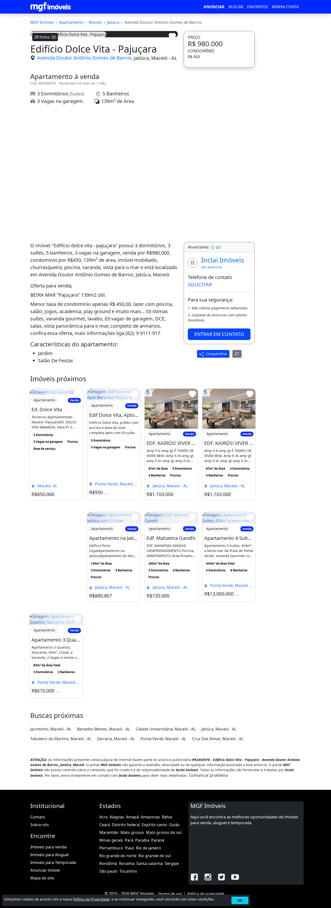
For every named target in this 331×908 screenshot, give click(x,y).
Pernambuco (111, 848)
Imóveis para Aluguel (49, 854)
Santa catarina (149, 863)
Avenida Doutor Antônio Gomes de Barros (84, 57)
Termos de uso (170, 893)
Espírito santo (154, 824)
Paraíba (142, 840)
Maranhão (108, 832)
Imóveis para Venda (48, 847)
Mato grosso (132, 832)
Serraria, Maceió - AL (116, 738)
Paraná (157, 840)
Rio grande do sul (154, 855)
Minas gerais (111, 840)
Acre (103, 817)
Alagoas (117, 817)
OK (239, 900)
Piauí (129, 848)
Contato (37, 817)
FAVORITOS (257, 6)
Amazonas (150, 817)
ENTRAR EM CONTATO (219, 334)
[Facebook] (194, 876)
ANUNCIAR (214, 6)
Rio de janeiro (148, 848)
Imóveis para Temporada (53, 862)
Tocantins (128, 871)
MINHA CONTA (285, 6)
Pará (129, 840)
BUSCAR (236, 6)
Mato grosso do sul (163, 832)
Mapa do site (42, 878)
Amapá (132, 817)
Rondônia (108, 863)
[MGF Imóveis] (50, 7)
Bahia (167, 817)
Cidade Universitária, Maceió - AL (166, 729)
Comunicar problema (208, 775)
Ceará (104, 824)
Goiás (174, 824)
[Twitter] (221, 876)
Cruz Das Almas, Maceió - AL (217, 738)
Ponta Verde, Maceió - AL (163, 738)
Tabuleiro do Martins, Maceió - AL (60, 738)
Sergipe (172, 863)
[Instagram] (208, 876)
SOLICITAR (200, 284)
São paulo (108, 871)
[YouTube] (235, 876)
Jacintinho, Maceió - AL (50, 729)
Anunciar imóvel (45, 870)
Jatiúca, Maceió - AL (155, 57)
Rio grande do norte (117, 855)
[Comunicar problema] (237, 354)
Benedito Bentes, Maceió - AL (103, 729)
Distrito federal (126, 824)
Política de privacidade (206, 893)
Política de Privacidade (91, 899)
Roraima (126, 863)
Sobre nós (39, 824)
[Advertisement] (104, 150)
